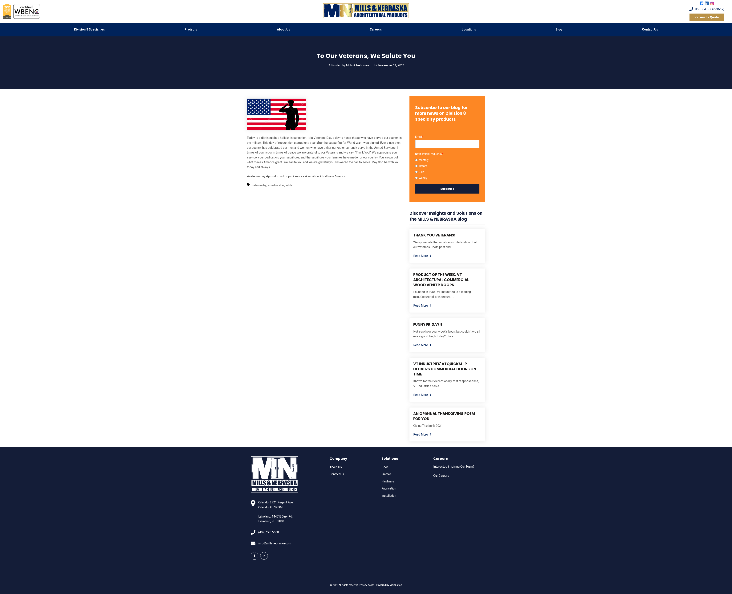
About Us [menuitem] (283, 29)
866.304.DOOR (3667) (709, 9)
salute (289, 185)
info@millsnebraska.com (274, 543)
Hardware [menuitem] (387, 481)
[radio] (447, 160)
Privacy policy (367, 585)
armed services (276, 185)
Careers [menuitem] (376, 29)
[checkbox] (447, 169)
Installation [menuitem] (388, 496)
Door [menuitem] (384, 467)
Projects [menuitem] (191, 29)
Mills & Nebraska (357, 65)
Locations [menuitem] (469, 29)
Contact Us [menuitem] (650, 29)
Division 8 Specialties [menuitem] (89, 29)
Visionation (396, 585)
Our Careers (441, 475)
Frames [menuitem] (386, 474)
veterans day (259, 185)
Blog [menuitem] (559, 29)
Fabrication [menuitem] (388, 488)
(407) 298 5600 (268, 532)
